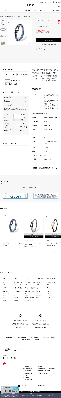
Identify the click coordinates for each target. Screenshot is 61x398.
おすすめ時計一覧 (35, 337)
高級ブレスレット (12, 16)
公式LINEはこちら (20, 327)
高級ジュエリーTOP (4, 15)
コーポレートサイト (27, 385)
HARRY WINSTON (18, 288)
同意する (48, 395)
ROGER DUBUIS (18, 283)
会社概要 (40, 366)
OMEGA (27, 279)
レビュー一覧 (26, 377)
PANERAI (49, 288)
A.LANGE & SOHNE (30, 283)
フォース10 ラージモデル (50, 117)
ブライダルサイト (42, 385)
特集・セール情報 (26, 339)
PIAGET (49, 296)
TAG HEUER (17, 292)
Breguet (5, 283)
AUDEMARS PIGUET (52, 279)
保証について (26, 375)
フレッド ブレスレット (22, 16)
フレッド (11, 15)
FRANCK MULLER (51, 283)
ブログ (49, 10)
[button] (54, 252)
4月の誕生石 (46, 70)
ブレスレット (47, 137)
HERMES (38, 292)
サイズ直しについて (27, 373)
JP (45, 2)
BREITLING (6, 292)
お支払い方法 (26, 366)
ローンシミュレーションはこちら (43, 35)
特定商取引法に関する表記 (44, 371)
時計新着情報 (9, 337)
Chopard (49, 292)
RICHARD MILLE (29, 301)
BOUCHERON (6, 301)
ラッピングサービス (27, 379)
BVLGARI (16, 301)
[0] (59, 2)
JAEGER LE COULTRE (30, 288)
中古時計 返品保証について (29, 371)
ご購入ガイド (56, 10)
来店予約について (40, 49)
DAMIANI (16, 296)
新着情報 (37, 339)
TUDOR (30, 296)
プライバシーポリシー (14, 395)
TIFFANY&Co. (39, 296)
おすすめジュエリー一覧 (49, 337)
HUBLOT (38, 283)
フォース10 (16, 15)
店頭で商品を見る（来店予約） (48, 44)
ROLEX (5, 279)
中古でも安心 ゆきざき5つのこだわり (46, 368)
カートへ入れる (49, 40)
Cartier (16, 279)
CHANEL (5, 288)
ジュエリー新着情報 (21, 337)
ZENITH (5, 296)
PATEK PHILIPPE (40, 279)
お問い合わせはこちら (40, 327)
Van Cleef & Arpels (30, 292)
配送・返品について (27, 368)
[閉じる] (19, 386)
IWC (37, 288)
